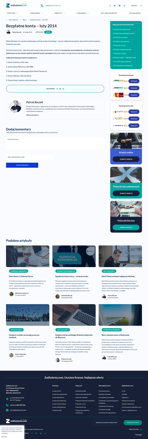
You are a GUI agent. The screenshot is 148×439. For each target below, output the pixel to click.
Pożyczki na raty (119, 45)
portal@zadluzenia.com (18, 410)
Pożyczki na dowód (120, 37)
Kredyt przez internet (121, 41)
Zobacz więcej (126, 159)
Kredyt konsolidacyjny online (124, 33)
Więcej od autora (32, 115)
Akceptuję (4, 436)
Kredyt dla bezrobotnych (122, 49)
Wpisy (48, 32)
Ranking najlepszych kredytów (106, 422)
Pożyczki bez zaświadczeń (124, 65)
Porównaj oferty (133, 422)
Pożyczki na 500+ (120, 53)
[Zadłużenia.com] (16, 5)
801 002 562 (56, 5)
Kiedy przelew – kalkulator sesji (125, 57)
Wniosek (134, 81)
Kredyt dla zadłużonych (122, 29)
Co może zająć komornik (122, 61)
